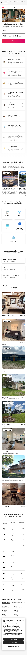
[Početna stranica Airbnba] (3, 7)
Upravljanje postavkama (13, 646)
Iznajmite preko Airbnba (18, 7)
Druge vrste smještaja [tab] (17, 602)
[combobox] (13, 32)
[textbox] (7, 37)
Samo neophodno (14, 642)
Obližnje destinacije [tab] (6, 602)
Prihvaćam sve (13, 639)
